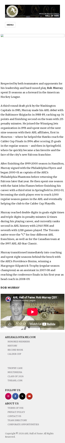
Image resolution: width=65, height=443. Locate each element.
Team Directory (17, 420)
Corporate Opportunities (23, 424)
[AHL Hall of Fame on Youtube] (29, 396)
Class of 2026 (16, 376)
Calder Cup (14, 354)
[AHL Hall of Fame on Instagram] (8, 396)
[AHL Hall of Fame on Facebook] (15, 396)
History (12, 345)
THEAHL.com (15, 380)
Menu (10, 24)
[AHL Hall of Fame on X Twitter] (22, 396)
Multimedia (15, 372)
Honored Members (19, 341)
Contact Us (14, 416)
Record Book (15, 350)
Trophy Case (15, 368)
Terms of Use (16, 408)
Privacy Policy (16, 412)
